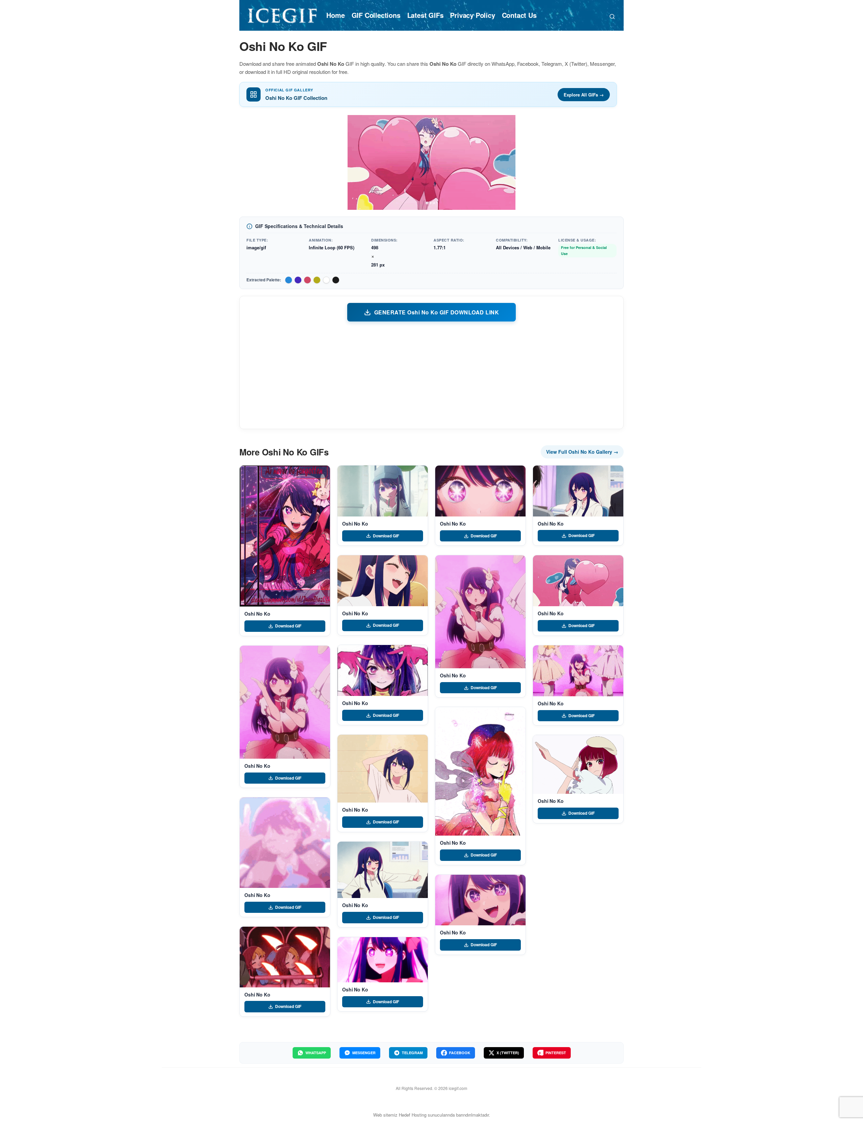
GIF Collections (376, 15)
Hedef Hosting (412, 1115)
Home (335, 15)
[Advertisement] (431, 375)
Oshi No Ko (257, 613)
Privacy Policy (472, 15)
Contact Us (519, 15)
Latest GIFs (425, 15)
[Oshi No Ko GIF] (285, 536)
